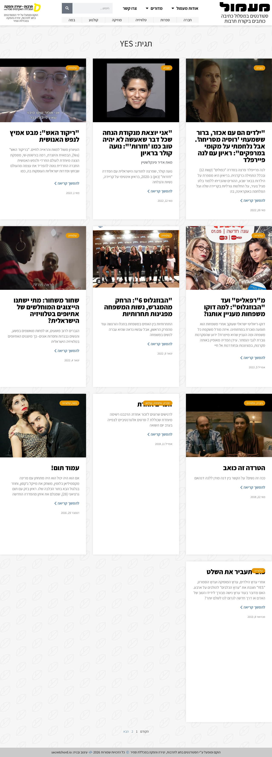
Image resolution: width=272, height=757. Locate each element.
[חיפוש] (67, 8)
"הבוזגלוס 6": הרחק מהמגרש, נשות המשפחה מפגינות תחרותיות (138, 307)
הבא (126, 731)
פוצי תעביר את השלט (236, 571)
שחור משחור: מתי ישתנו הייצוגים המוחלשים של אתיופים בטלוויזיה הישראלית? (46, 310)
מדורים (157, 8)
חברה (259, 68)
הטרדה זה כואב (244, 467)
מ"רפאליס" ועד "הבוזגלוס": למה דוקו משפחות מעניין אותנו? (234, 307)
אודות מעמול (187, 8)
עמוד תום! (65, 467)
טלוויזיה (72, 68)
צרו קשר (130, 8)
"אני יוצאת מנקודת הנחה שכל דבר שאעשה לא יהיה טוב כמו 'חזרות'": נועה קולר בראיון (137, 142)
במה (74, 403)
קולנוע (148, 403)
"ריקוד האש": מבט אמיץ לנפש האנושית (44, 136)
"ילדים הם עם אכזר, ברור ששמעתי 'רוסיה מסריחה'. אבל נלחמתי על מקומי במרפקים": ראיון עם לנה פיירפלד (230, 146)
